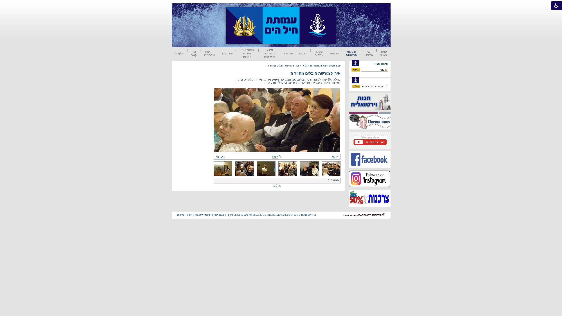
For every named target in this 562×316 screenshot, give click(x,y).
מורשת (288, 53)
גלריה (305, 65)
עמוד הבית (334, 65)
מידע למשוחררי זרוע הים (269, 53)
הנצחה (334, 53)
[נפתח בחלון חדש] (370, 109)
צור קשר (194, 53)
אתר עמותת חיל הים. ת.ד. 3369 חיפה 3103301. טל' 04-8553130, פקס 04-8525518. (273, 215)
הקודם (221, 156)
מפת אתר (219, 215)
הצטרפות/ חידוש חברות (247, 53)
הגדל (275, 157)
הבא (334, 156)
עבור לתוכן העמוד (344, 7)
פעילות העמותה (351, 53)
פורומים (227, 53)
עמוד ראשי (383, 53)
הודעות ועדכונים (209, 53)
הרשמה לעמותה (203, 215)
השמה (303, 53)
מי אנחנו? (368, 53)
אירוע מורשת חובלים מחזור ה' (315, 73)
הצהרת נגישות (184, 215)
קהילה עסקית (319, 53)
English (180, 53)
